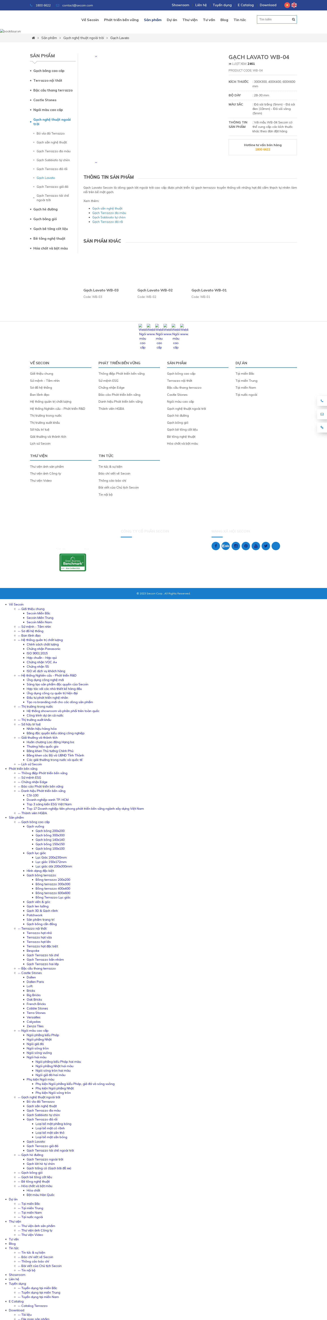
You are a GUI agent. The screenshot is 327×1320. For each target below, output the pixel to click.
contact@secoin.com (77, 5)
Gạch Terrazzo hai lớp (43, 964)
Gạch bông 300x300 (50, 835)
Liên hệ (201, 5)
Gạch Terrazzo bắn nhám (45, 960)
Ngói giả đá (35, 1044)
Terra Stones (36, 1013)
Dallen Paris (35, 982)
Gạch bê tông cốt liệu (50, 229)
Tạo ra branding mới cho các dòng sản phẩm (60, 702)
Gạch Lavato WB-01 (209, 290)
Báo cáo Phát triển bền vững (119, 395)
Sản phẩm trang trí (40, 920)
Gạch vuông (35, 826)
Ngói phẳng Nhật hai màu (54, 1066)
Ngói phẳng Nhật (39, 1039)
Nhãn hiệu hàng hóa (42, 729)
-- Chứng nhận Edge (32, 782)
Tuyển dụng (222, 5)
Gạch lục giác (36, 853)
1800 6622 (43, 5)
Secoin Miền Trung (40, 618)
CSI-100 (32, 795)
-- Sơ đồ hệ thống (30, 631)
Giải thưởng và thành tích (48, 437)
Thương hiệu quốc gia (42, 746)
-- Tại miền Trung (30, 1208)
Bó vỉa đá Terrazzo (51, 133)
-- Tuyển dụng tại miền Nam (38, 1297)
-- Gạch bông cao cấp (34, 822)
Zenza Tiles (35, 1026)
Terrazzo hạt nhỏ (39, 933)
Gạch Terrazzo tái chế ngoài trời (53, 198)
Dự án (172, 20)
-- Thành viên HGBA (32, 813)
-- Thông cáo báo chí (33, 1261)
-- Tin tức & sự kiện (31, 1253)
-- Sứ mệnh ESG (29, 778)
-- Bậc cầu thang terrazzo (37, 968)
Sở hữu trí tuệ (39, 429)
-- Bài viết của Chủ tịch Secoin (40, 1266)
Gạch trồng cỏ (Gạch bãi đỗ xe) (49, 1168)
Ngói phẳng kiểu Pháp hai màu (58, 1062)
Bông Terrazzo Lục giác (53, 897)
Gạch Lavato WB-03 (101, 290)
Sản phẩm (152, 20)
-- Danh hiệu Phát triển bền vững (41, 791)
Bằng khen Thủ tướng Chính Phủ (50, 751)
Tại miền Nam (246, 388)
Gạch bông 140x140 (50, 840)
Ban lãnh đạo (39, 395)
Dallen (31, 977)
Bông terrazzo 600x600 (53, 893)
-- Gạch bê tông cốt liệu (35, 1177)
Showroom (180, 5)
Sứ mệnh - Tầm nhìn (45, 381)
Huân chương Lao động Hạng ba (50, 742)
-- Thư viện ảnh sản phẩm (36, 1226)
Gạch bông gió (45, 219)
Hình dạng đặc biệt (40, 871)
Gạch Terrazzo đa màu (54, 151)
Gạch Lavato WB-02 (155, 290)
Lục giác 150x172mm (51, 862)
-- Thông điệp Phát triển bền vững (42, 773)
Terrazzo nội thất (47, 80)
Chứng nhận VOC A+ (42, 662)
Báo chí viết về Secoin (114, 473)
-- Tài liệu (25, 1315)
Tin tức (240, 20)
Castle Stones (45, 100)
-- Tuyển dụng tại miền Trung (39, 1292)
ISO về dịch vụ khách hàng (46, 671)
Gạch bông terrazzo (41, 875)
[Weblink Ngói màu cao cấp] (143, 347)
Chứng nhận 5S (38, 667)
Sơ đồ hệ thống (41, 388)
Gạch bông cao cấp (48, 71)
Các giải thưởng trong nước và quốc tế (55, 760)
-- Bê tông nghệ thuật (34, 1181)
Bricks (31, 991)
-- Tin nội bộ (26, 1270)
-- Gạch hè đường (30, 1155)
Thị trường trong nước (46, 416)
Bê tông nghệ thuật (49, 238)
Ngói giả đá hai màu (50, 1075)
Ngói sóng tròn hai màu (53, 1071)
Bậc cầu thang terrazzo (53, 90)
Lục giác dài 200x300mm (54, 866)
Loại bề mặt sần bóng (51, 1137)
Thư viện (190, 20)
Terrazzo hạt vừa (39, 937)
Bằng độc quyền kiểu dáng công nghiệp (56, 733)
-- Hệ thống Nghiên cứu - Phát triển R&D (47, 675)
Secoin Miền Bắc (38, 613)
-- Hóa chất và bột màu (35, 1186)
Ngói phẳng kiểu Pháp (43, 1035)
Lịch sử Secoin (40, 443)
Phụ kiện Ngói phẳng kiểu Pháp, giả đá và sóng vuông (75, 1084)
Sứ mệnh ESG (108, 381)
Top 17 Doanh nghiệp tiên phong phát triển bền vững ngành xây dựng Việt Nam (85, 809)
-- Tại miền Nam (30, 1213)
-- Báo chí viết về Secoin (35, 1257)
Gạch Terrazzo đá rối (52, 169)
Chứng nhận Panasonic (44, 649)
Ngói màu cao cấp (48, 110)
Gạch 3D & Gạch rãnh (42, 911)
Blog (224, 20)
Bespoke (33, 951)
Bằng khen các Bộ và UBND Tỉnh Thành (55, 755)
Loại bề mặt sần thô (50, 1133)
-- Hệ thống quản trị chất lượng (40, 640)
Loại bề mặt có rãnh (50, 1128)
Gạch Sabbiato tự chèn (53, 160)
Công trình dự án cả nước (45, 715)
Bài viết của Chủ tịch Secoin (119, 487)
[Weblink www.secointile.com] (151, 334)
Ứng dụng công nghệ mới (45, 680)
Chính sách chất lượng (43, 644)
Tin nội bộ (106, 495)
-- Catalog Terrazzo (33, 1306)
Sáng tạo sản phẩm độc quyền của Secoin (57, 684)
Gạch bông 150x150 (50, 844)
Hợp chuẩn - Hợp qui (42, 658)
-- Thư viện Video (30, 1235)
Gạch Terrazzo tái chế (43, 955)
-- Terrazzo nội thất (32, 928)
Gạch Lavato (119, 38)
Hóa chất (33, 1190)
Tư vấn (209, 20)
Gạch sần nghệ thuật (52, 142)
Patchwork (34, 915)
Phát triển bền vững (121, 20)
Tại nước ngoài (246, 395)
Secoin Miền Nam (39, 622)
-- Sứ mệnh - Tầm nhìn (34, 627)
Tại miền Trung (246, 381)
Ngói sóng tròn (38, 1048)
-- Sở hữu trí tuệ (29, 724)
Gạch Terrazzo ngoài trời (45, 1159)
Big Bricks (34, 995)
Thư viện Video (41, 481)
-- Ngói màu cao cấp (33, 1031)
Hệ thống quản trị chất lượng (50, 402)
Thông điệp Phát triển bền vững (122, 374)
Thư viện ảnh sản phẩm (47, 467)
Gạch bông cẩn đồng (42, 924)
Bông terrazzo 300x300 (53, 884)
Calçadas (34, 1022)
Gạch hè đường (45, 209)
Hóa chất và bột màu (50, 248)
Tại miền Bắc (245, 374)
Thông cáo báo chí (112, 481)
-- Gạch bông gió (30, 1173)
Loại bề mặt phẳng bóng (53, 1124)
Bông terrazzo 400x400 (53, 889)
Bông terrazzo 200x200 (53, 880)
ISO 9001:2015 (37, 653)
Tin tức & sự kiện (110, 467)
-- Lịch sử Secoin (30, 764)
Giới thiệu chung (41, 374)
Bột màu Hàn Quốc (40, 1195)
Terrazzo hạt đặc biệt (42, 946)
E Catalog (246, 5)
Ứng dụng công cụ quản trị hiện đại (52, 693)
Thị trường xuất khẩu (45, 423)
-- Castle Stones (30, 973)
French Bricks (36, 1004)
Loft (29, 986)
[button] (95, 56)
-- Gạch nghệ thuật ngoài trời (39, 1097)
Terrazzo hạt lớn (39, 942)
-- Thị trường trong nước (35, 706)
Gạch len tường (37, 906)
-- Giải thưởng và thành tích (38, 738)
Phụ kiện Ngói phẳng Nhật (55, 1088)
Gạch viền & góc (38, 902)
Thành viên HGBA (111, 409)
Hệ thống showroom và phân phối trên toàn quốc (63, 711)
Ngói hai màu (36, 1057)
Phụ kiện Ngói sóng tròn (53, 1093)
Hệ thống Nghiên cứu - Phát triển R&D (57, 409)
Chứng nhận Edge (112, 388)
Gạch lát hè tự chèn (41, 1164)
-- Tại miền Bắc (29, 1204)
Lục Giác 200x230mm (51, 857)
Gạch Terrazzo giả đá (52, 187)
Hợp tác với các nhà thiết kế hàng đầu (54, 689)
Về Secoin (90, 20)
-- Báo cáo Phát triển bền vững (40, 786)
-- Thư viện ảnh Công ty (35, 1230)
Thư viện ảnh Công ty (45, 473)
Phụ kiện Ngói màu (40, 1079)
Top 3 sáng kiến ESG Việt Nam (49, 804)
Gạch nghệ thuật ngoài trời (83, 38)
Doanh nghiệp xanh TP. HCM (48, 800)
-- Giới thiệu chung (31, 609)
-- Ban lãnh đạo (29, 635)
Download (268, 5)
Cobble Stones (37, 1008)
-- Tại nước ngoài (30, 1217)
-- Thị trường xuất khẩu (34, 720)
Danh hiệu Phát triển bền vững (121, 402)
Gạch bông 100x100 (50, 849)
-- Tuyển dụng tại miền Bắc (37, 1288)
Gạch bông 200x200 (50, 831)
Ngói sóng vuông (39, 1053)
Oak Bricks (34, 999)
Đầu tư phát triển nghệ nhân (47, 698)
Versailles (33, 1017)
